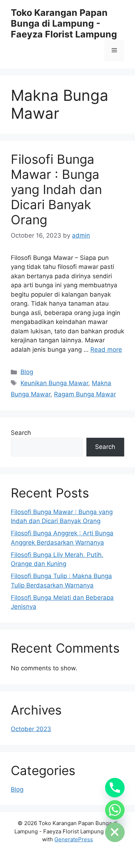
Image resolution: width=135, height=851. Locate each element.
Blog (27, 371)
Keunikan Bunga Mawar (54, 383)
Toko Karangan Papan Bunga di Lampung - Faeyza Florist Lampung (64, 23)
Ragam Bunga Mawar (85, 394)
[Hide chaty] (115, 832)
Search (21, 432)
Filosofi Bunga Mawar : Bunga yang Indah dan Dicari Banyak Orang (56, 189)
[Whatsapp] (115, 810)
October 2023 (31, 729)
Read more (106, 349)
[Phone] (115, 787)
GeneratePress (73, 839)
